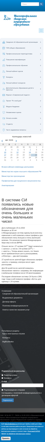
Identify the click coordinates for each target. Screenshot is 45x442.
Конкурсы (6, 338)
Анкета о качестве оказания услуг (16, 310)
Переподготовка (10, 375)
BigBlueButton (8, 342)
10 (5, 152)
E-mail (4, 382)
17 (5, 155)
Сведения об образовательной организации (20, 294)
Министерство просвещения (13, 176)
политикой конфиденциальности (27, 393)
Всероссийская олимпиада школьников (18, 167)
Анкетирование (8, 185)
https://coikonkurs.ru (11, 424)
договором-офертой (10, 395)
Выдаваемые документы (12, 298)
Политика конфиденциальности (15, 306)
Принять (6, 438)
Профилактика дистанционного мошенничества (21, 181)
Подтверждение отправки (14, 390)
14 (30, 152)
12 (17, 152)
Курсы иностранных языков (13, 334)
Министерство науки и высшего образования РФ (21, 171)
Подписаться (7, 400)
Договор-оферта (9, 302)
